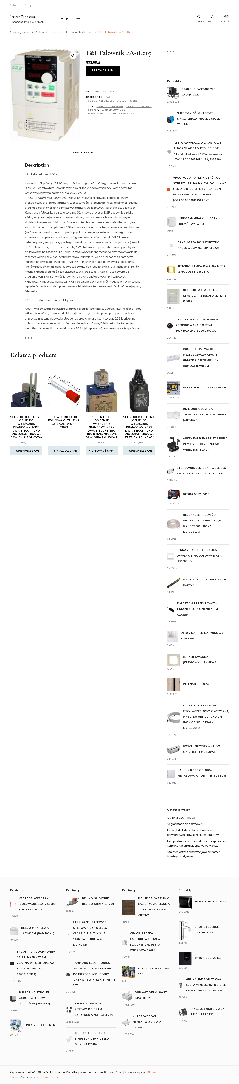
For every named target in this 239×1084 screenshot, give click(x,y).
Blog (27, 5)
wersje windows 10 (102, 113)
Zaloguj (212, 21)
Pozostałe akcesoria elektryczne (113, 100)
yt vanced (126, 113)
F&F (108, 97)
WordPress (50, 1077)
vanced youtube (113, 109)
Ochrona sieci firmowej (181, 818)
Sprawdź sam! (103, 70)
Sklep (14, 5)
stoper (93, 109)
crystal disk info (139, 106)
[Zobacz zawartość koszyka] (225, 17)
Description (83, 152)
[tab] (83, 153)
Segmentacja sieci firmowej (185, 824)
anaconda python (110, 106)
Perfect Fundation (23, 17)
